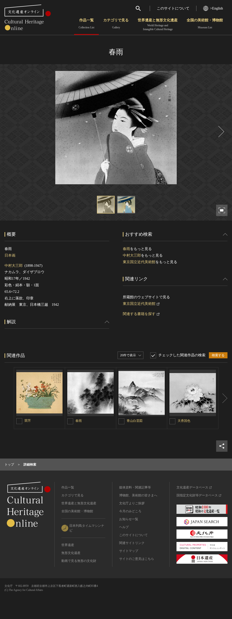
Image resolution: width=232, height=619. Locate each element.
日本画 (10, 255)
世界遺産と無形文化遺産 (158, 24)
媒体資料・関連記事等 (135, 487)
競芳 (27, 420)
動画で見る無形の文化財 (78, 561)
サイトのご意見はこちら (136, 559)
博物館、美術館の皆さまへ (138, 495)
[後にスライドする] (220, 131)
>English (216, 8)
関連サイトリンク (132, 543)
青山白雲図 (135, 420)
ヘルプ (124, 527)
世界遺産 (67, 545)
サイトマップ (128, 551)
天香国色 (184, 420)
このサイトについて (173, 8)
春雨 (126, 249)
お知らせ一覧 (128, 519)
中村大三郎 (14, 265)
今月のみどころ (130, 511)
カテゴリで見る (116, 23)
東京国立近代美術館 (139, 262)
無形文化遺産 (70, 553)
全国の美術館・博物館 (205, 23)
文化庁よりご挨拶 (132, 503)
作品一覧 (86, 23)
